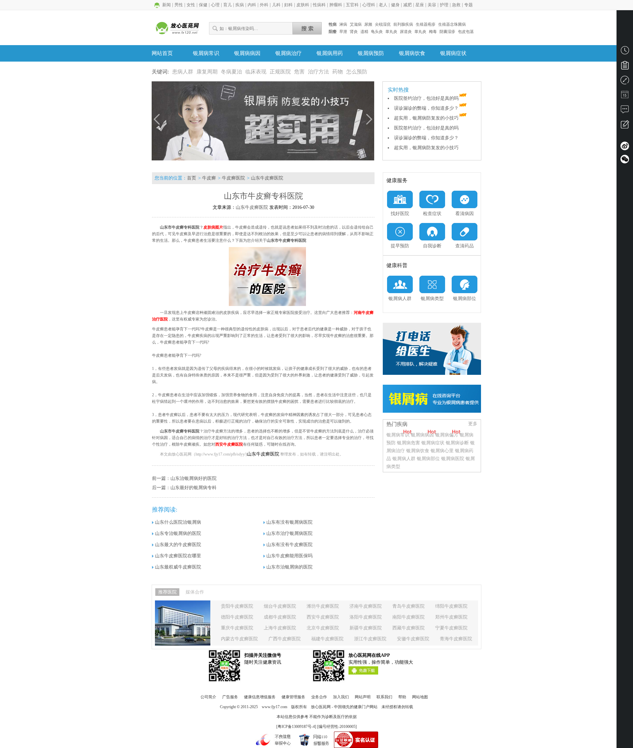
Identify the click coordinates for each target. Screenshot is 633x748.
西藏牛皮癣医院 (408, 627)
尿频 (368, 24)
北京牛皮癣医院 (323, 627)
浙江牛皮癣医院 (370, 638)
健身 (395, 4)
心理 (215, 4)
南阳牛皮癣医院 (408, 617)
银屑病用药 (329, 53)
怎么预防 (356, 71)
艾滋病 (356, 24)
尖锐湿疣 (383, 24)
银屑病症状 (453, 53)
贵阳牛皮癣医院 (237, 606)
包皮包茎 (466, 31)
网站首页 (162, 53)
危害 (299, 71)
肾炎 (354, 31)
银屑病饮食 (412, 53)
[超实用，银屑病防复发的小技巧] (263, 120)
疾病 (239, 4)
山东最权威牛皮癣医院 (178, 567)
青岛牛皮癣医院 (408, 606)
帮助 (402, 697)
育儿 (227, 4)
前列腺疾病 (403, 24)
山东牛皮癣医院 (267, 178)
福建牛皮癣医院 (327, 638)
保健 (203, 4)
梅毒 (433, 31)
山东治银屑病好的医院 (193, 478)
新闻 (166, 4)
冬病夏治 (231, 71)
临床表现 (255, 71)
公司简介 (208, 697)
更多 (472, 423)
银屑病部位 (428, 458)
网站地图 (420, 697)
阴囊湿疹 (447, 31)
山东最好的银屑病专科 (193, 487)
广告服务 (230, 697)
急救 (456, 4)
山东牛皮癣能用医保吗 (289, 555)
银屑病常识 (206, 53)
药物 (337, 71)
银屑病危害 (408, 442)
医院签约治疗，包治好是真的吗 (426, 98)
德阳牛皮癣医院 (237, 617)
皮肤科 (302, 4)
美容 (432, 4)
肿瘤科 (335, 4)
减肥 (407, 4)
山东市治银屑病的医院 (289, 567)
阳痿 (333, 31)
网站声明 (363, 697)
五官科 (352, 4)
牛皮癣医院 (233, 178)
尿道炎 (406, 31)
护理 (444, 4)
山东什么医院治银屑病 (178, 522)
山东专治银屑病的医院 (178, 533)
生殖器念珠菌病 (452, 24)
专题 (468, 4)
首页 (191, 178)
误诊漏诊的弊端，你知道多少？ (426, 108)
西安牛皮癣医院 (229, 444)
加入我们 (341, 697)
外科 (264, 4)
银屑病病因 (247, 53)
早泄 (343, 31)
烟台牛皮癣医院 (280, 606)
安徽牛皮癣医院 (413, 638)
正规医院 (280, 71)
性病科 (319, 4)
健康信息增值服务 (260, 697)
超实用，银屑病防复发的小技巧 (426, 118)
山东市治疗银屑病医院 (289, 533)
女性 (191, 4)
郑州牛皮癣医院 (451, 617)
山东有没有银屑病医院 (289, 522)
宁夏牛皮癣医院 (451, 627)
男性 (178, 4)
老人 (383, 4)
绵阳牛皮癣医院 (451, 606)
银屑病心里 (442, 450)
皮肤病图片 (213, 227)
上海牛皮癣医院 (280, 627)
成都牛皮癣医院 (280, 617)
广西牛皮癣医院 (284, 638)
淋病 (343, 24)
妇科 (288, 4)
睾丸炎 (391, 31)
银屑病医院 (452, 458)
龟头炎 (377, 31)
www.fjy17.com (274, 707)
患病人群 (182, 71)
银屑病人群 (404, 458)
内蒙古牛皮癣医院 (239, 638)
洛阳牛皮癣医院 (365, 617)
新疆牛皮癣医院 (365, 627)
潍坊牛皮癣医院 (323, 606)
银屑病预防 (371, 53)
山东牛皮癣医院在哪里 (178, 555)
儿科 (276, 4)
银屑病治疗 (288, 53)
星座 (419, 4)
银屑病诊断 (457, 442)
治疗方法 (318, 71)
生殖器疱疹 (426, 24)
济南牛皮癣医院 (365, 606)
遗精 (364, 31)
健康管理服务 (293, 697)
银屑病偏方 (446, 434)
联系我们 (384, 697)
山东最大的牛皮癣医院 (178, 544)
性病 (333, 24)
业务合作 (319, 697)
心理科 (368, 4)
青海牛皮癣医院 (456, 638)
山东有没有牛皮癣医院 (289, 544)
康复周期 (207, 71)
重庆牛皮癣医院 (237, 627)
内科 (252, 4)
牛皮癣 (209, 178)
